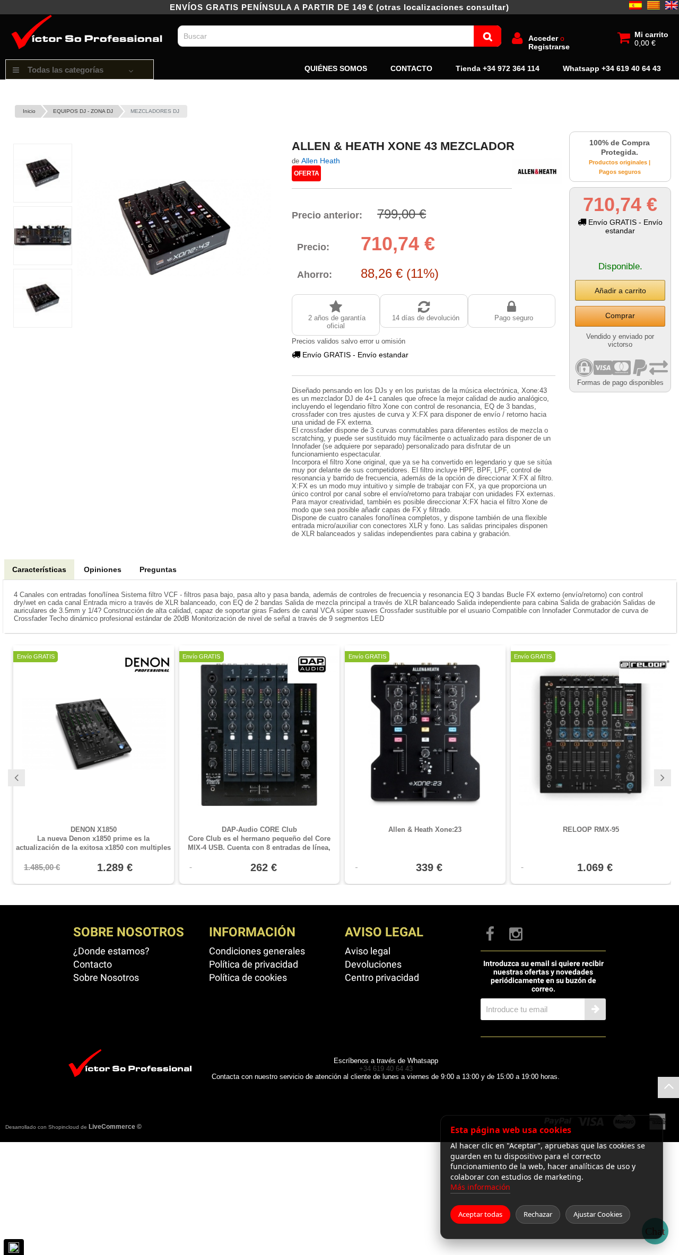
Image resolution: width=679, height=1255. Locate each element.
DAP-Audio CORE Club (259, 839)
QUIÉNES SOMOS (335, 68)
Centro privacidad (382, 977)
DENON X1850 (93, 839)
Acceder (543, 38)
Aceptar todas (480, 1214)
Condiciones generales (257, 950)
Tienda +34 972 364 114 (497, 68)
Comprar (620, 315)
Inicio (29, 111)
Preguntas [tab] (158, 569)
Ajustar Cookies (597, 1214)
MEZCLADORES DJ (154, 111)
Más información (480, 1187)
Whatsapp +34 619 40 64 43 (612, 68)
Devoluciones (373, 964)
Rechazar (538, 1214)
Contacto (92, 964)
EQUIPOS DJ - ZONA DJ (83, 111)
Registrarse (549, 46)
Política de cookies (248, 977)
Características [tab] (39, 569)
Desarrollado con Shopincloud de (73, 1126)
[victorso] (89, 18)
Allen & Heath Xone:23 (425, 829)
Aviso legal (367, 950)
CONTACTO (411, 68)
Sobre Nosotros (106, 977)
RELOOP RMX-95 (591, 829)
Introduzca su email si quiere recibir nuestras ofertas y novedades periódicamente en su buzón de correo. (543, 976)
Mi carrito (651, 34)
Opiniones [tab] (102, 569)
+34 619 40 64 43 (386, 1069)
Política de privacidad (253, 964)
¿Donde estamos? (111, 950)
